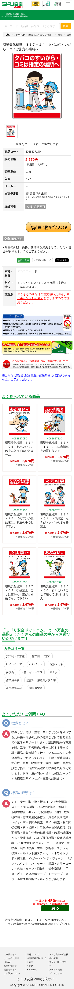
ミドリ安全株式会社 (58, 954)
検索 (65, 26)
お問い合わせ (10, 966)
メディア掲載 (55, 969)
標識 (60, 35)
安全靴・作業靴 (15, 656)
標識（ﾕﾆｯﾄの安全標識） (41, 35)
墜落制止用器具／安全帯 (41, 680)
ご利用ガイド (10, 954)
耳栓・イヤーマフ (32, 672)
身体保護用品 (14, 688)
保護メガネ (56, 664)
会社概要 (53, 958)
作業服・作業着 (41, 656)
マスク (54, 672)
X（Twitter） (32, 969)
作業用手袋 (12, 680)
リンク (30, 966)
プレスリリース (56, 973)
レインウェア (14, 664)
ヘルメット (36, 664)
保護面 (10, 672)
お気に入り (23, 260)
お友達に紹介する (42, 260)
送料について (33, 954)
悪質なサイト (10, 969)
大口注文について (12, 973)
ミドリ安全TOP (17, 35)
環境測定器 (36, 688)
